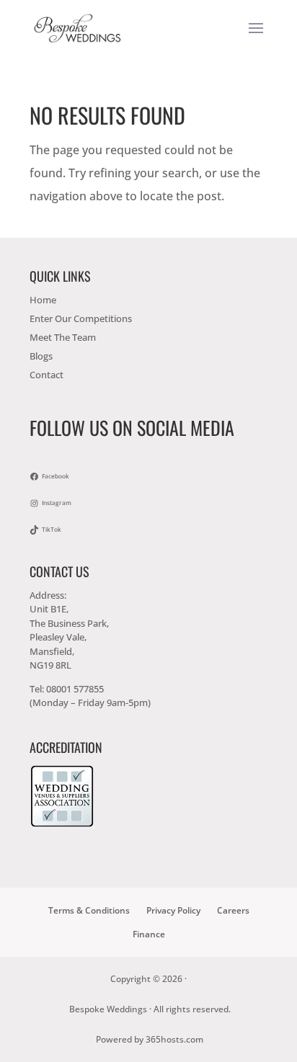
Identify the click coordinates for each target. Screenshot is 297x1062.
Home (43, 299)
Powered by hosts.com (149, 1039)
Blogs (41, 355)
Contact (46, 374)
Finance (149, 934)
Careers (233, 910)
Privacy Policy (173, 910)
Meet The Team (63, 337)
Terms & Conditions (89, 910)
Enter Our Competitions (81, 318)
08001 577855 (75, 688)
